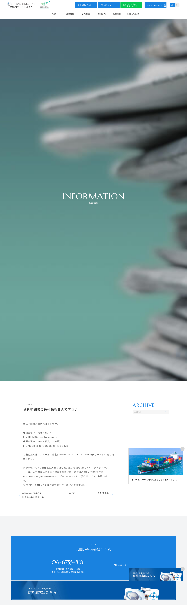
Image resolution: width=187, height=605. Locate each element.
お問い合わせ (133, 14)
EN (177, 5)
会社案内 (101, 14)
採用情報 (117, 14)
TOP (54, 14)
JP (172, 5)
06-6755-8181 (68, 562)
